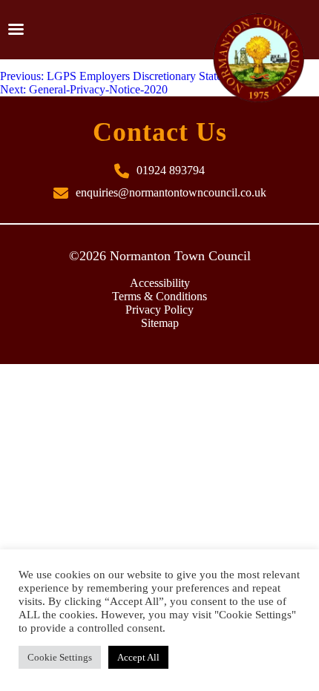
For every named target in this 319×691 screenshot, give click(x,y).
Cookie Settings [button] (59, 657)
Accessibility (160, 283)
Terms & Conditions (159, 296)
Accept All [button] (138, 657)
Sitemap (160, 323)
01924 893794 (171, 170)
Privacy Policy (159, 309)
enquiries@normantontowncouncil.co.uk (171, 192)
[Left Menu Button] (15, 30)
